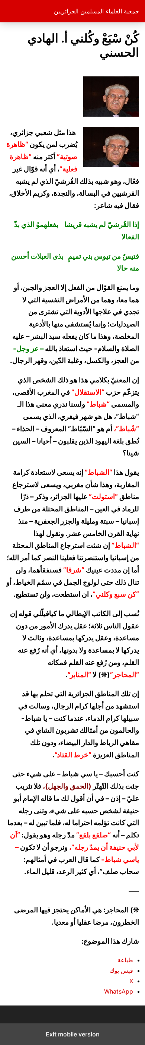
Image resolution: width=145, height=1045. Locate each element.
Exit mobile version (73, 1034)
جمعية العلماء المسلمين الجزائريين (96, 11)
